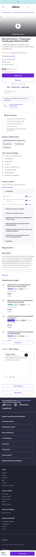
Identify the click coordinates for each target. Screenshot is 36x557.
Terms (3, 529)
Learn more (7, 100)
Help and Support (6, 504)
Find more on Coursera (8, 485)
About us (4, 473)
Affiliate (4, 501)
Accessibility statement (8, 521)
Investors (4, 483)
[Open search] (27, 7)
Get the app (5, 494)
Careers (4, 475)
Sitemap (4, 526)
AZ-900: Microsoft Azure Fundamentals (23, 12)
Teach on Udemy (6, 496)
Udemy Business (22, 400)
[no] (13, 377)
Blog (3, 480)
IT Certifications (6, 12)
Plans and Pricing (6, 499)
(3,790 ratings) (14, 53)
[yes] (10, 377)
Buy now (18, 80)
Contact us (5, 478)
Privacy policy (5, 524)
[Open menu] (3, 7)
